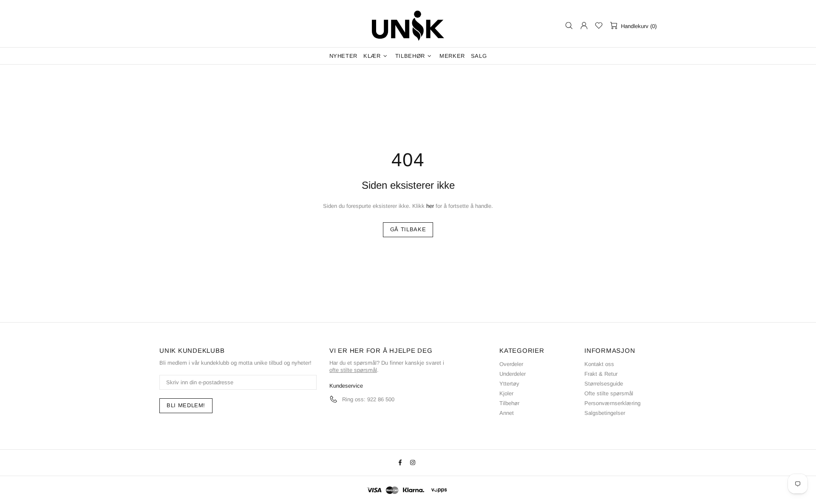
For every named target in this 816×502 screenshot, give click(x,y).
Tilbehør (509, 403)
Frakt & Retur (601, 374)
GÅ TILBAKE (408, 229)
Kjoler (506, 393)
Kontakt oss (599, 364)
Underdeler (512, 374)
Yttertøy (509, 383)
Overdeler (511, 364)
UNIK (408, 26)
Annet (506, 413)
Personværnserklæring (612, 403)
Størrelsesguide (603, 383)
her (430, 206)
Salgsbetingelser (604, 413)
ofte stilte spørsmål (353, 370)
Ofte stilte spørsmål (608, 393)
